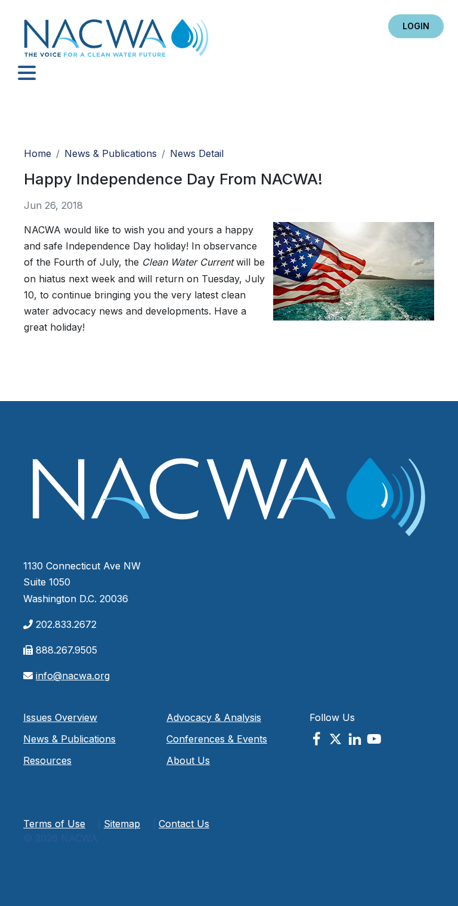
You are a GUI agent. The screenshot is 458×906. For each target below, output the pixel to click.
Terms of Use (54, 824)
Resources (47, 760)
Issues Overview (60, 717)
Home (116, 41)
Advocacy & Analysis (213, 717)
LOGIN (416, 26)
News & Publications (110, 153)
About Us (188, 760)
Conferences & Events (216, 739)
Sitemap (122, 824)
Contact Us (184, 824)
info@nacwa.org (73, 676)
